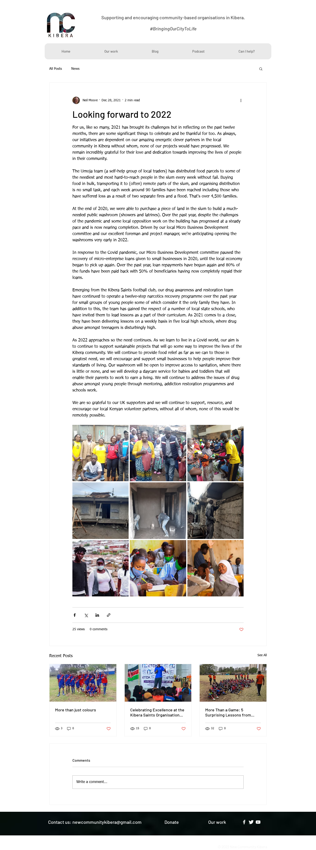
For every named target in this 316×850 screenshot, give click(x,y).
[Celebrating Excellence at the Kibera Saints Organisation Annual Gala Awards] (158, 683)
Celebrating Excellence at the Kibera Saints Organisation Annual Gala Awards (157, 712)
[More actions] (241, 100)
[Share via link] (108, 615)
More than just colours (75, 709)
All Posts (55, 68)
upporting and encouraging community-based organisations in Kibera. (174, 17)
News (75, 68)
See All (262, 655)
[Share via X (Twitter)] (86, 615)
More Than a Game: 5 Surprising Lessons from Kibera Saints (228, 712)
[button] (261, 68)
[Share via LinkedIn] (97, 615)
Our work (217, 822)
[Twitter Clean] (251, 822)
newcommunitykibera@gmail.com (107, 822)
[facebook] (244, 822)
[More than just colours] (83, 683)
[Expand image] (100, 453)
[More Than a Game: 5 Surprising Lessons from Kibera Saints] (233, 683)
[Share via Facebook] (74, 615)
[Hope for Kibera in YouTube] (258, 822)
